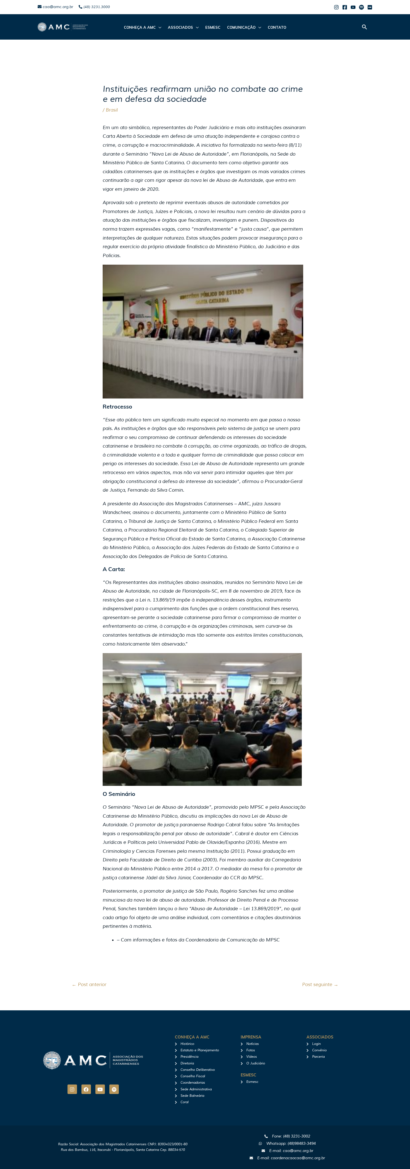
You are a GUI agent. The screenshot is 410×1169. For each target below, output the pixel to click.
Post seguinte (320, 984)
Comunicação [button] (241, 27)
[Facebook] (344, 7)
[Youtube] (353, 7)
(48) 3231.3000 (96, 7)
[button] (364, 26)
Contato (277, 27)
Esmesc (212, 27)
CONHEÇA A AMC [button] (140, 27)
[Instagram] (336, 7)
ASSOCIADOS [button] (180, 27)
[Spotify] (361, 7)
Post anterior (89, 984)
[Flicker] (369, 7)
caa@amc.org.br (57, 6)
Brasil (112, 110)
